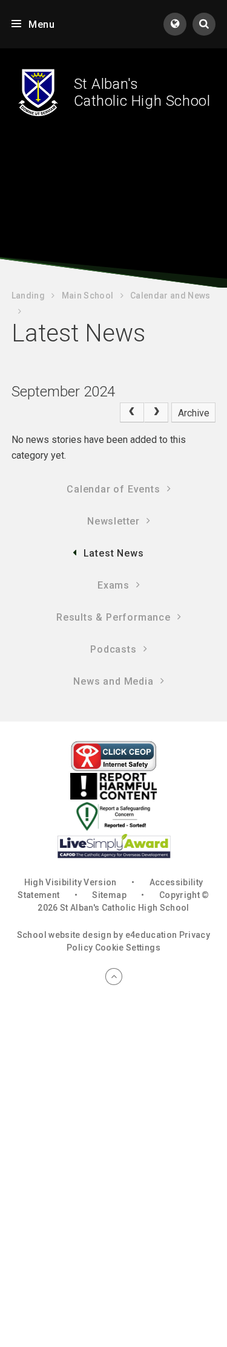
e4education (151, 935)
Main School (88, 295)
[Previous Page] (132, 412)
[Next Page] (156, 412)
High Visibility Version (70, 882)
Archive (193, 413)
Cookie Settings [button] (127, 947)
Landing (28, 295)
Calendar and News (170, 295)
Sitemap (109, 895)
